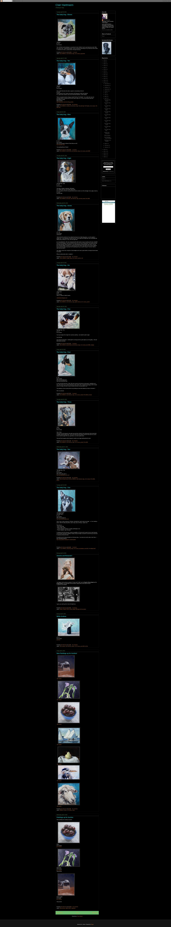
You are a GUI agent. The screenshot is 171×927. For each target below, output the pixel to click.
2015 (104, 78)
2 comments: (74, 607)
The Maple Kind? (92, 548)
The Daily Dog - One (63, 487)
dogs (73, 53)
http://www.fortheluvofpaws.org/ (63, 518)
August (106, 90)
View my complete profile (107, 29)
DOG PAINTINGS (105, 180)
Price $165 (88, 198)
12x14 (61, 258)
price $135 (83, 646)
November (107, 85)
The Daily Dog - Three (64, 402)
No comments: (75, 104)
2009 (104, 154)
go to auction (59, 846)
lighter (67, 908)
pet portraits (81, 548)
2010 (104, 153)
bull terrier (68, 198)
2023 (104, 65)
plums (70, 908)
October (106, 87)
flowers (73, 646)
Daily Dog (69, 548)
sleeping (92, 344)
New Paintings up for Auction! (67, 653)
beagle (68, 258)
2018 (104, 72)
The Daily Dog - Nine (64, 114)
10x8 (61, 344)
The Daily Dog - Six (63, 265)
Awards (61, 609)
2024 (104, 63)
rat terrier (90, 394)
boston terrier (68, 151)
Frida (79, 105)
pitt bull (80, 198)
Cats (103, 178)
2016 (104, 76)
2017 (104, 74)
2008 (104, 156)
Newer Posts (60, 912)
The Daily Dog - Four (64, 352)
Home (77, 912)
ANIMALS (64, 53)
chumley (68, 105)
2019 (104, 71)
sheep (73, 810)
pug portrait (82, 53)
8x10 (61, 53)
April (106, 98)
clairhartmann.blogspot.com (62, 297)
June (106, 94)
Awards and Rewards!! (64, 556)
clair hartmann (69, 53)
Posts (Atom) (79, 916)
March (106, 143)
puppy (74, 609)
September (107, 89)
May (106, 96)
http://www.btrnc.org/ (61, 144)
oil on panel (69, 810)
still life (86, 646)
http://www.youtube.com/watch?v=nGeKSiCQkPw (66, 539)
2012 (104, 149)
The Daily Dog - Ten (63, 61)
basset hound (69, 344)
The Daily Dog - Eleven (64, 14)
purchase (58, 639)
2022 (104, 67)
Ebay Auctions (62, 908)
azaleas (63, 646)
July (106, 92)
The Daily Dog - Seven (64, 205)
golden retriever (78, 301)
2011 (104, 151)
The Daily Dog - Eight (64, 158)
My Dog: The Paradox (85, 105)
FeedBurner (111, 171)
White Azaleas (61, 616)
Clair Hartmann (64, 4)
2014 (104, 80)
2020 (104, 69)
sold (82, 258)
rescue (58, 480)
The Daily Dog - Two (63, 449)
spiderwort (73, 908)
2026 (104, 60)
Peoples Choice (66, 609)
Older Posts (95, 912)
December (107, 83)
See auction (59, 678)
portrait (83, 198)
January (106, 147)
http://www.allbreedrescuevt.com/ (63, 475)
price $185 (88, 151)
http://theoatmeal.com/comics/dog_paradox (65, 101)
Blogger (92, 924)
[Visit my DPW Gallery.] (108, 205)
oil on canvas (77, 53)
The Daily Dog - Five (63, 309)
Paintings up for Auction (65, 817)
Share (103, 36)
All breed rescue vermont (67, 479)
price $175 (86, 548)
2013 (104, 82)
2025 (104, 61)
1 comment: (75, 52)
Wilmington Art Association (81, 609)
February (107, 145)
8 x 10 (61, 548)
